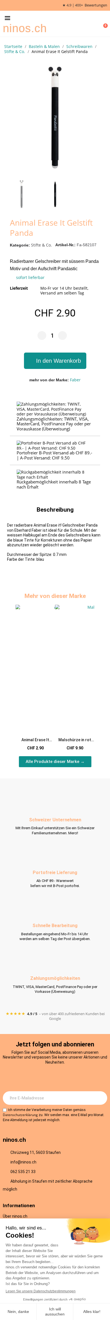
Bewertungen (96, 5)
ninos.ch (25, 28)
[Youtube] (63, 1077)
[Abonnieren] (100, 1098)
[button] (7, 18)
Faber (75, 379)
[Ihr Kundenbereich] (95, 23)
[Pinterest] (78, 1077)
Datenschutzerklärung (20, 1114)
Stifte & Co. (41, 245)
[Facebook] (47, 1077)
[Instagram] (32, 1077)
